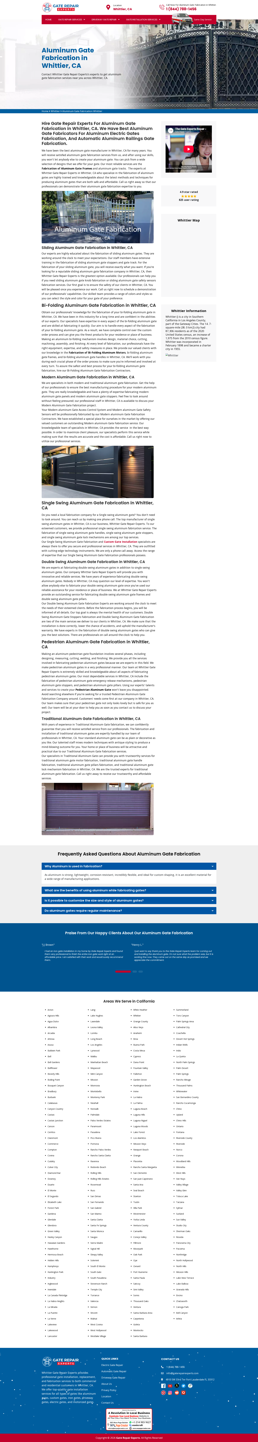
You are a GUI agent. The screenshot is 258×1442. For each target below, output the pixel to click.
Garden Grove (140, 1079)
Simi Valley (138, 1289)
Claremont (53, 1138)
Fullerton (137, 1073)
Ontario (179, 1126)
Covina (51, 1155)
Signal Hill (95, 1248)
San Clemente (140, 1173)
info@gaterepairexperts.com (182, 1373)
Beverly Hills (53, 1073)
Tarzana (180, 1202)
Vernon (93, 1307)
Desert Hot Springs (185, 1038)
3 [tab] (140, 972)
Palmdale (94, 1114)
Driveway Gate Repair (104, 19)
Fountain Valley (140, 1068)
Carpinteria (138, 1318)
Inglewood (53, 1283)
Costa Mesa (139, 1050)
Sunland (180, 1213)
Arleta (179, 1318)
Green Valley (54, 1231)
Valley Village (182, 1184)
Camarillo (137, 1231)
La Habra (137, 1097)
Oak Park (137, 1254)
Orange (136, 1155)
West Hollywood (98, 1330)
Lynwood (94, 1050)
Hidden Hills (53, 1260)
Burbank (52, 1097)
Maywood (95, 1068)
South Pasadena (98, 1277)
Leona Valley (96, 1027)
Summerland (182, 1009)
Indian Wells (182, 1044)
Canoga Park (182, 1307)
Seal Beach (138, 1190)
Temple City (96, 1289)
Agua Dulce (53, 1021)
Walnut (93, 1318)
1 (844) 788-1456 (181, 9)
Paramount (95, 1126)
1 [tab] (123, 972)
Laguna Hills (139, 1114)
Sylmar (179, 1207)
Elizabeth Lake (55, 1202)
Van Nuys (180, 1178)
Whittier (55, 111)
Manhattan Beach (99, 1062)
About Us (106, 1384)
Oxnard (136, 1266)
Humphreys (53, 1266)
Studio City (181, 1225)
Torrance (94, 1295)
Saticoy (136, 1283)
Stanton (137, 1196)
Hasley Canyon (55, 1237)
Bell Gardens (54, 1062)
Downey (52, 1178)
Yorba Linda (139, 1219)
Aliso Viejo (138, 1027)
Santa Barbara (140, 1336)
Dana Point (138, 1062)
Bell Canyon (182, 1312)
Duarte (51, 1184)
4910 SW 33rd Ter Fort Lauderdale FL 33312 (190, 1379)
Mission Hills (182, 1272)
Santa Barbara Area (142, 1312)
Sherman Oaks (183, 1231)
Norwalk (94, 1108)
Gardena (52, 1213)
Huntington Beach (142, 1085)
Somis (136, 1295)
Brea (135, 1038)
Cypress (137, 1056)
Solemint (94, 1260)
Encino (179, 1295)
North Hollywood (184, 1260)
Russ (92, 1190)
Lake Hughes (96, 1015)
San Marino (96, 1213)
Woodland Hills (183, 1161)
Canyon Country (55, 1108)
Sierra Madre (96, 1242)
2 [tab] (134, 972)
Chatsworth (181, 1301)
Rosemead (95, 1184)
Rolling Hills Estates (99, 1178)
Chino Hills (181, 1120)
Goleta (136, 1324)
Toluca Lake (182, 1196)
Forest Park (53, 1207)
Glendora (52, 1225)
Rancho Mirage (183, 1079)
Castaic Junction (55, 1120)
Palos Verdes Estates (100, 1120)
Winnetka (180, 1167)
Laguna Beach (140, 1108)
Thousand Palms (184, 1085)
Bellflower (52, 1068)
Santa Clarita (96, 1219)
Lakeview (52, 1324)
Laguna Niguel (140, 1120)
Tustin (136, 1202)
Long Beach (96, 1038)
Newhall (94, 1103)
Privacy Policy (108, 1390)
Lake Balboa (182, 1283)
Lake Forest (139, 1132)
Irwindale (52, 1289)
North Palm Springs (185, 1062)
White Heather (140, 1009)
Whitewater (181, 1091)
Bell (49, 1056)
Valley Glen (181, 1190)
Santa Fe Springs (98, 1225)
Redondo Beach (98, 1167)
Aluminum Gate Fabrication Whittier (82, 111)
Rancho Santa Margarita (145, 1167)
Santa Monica (97, 1231)
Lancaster (52, 1336)
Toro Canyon (182, 1015)
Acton (50, 1009)
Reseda (179, 1237)
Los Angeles (96, 1044)
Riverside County (184, 1138)
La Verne (52, 1318)
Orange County (140, 1021)
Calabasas (52, 1103)
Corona (179, 1155)
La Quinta (181, 1056)
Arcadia (51, 1033)
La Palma (137, 1103)
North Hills (181, 1266)
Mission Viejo (139, 1143)
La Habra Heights (56, 1301)
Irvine (136, 1091)
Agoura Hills (53, 1015)
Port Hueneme (140, 1272)
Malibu (93, 1056)
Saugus (93, 1237)
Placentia (137, 1161)
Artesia (51, 1038)
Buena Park (139, 1044)
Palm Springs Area (185, 1021)
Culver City (53, 1167)
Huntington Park (55, 1272)
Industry (51, 1277)
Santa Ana (138, 1184)
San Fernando (97, 1202)
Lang (92, 1009)
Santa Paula (139, 1277)
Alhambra (52, 1027)
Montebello (96, 1091)
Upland (179, 1114)
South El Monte (97, 1266)
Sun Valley (181, 1219)
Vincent (93, 1312)
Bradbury (52, 1091)
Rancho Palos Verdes (100, 1149)
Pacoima (180, 1248)
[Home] (60, 7)
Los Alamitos (139, 1138)
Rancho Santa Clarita (100, 1155)
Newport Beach (141, 1149)
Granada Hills (182, 1289)
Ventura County (140, 1225)
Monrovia (95, 1085)
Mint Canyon (96, 1073)
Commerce (53, 1143)
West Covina (96, 1324)
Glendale (52, 1219)
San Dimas (95, 1196)
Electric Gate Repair (112, 1365)
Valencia (94, 1301)
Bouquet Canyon (56, 1085)
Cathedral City (183, 1027)
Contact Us (107, 1402)
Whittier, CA (122, 9)
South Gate (95, 1272)
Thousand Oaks (141, 1301)
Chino (179, 1108)
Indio (178, 1050)
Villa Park (137, 1207)
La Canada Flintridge (57, 1295)
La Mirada (52, 1307)
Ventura (137, 1307)
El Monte (52, 1190)
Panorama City (183, 1242)
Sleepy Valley (96, 1254)
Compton (52, 1149)
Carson (51, 1126)
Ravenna (94, 1161)
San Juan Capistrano (143, 1178)
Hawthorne (53, 1248)
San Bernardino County (187, 1097)
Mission (94, 1079)
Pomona (94, 1143)
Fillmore (137, 1242)
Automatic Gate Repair (113, 1371)
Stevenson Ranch (98, 1283)
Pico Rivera (95, 1138)
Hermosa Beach (55, 1254)
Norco (179, 1149)
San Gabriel (95, 1207)
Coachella (181, 1033)
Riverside (180, 1143)
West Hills (181, 1173)
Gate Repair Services (70, 19)
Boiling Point (54, 1079)
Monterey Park (97, 1097)
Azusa (50, 1044)
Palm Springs (182, 1073)
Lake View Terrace (185, 1277)
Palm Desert (182, 1068)
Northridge (181, 1254)
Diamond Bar (54, 1173)
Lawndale (95, 1021)
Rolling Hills (95, 1173)
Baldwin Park (54, 1050)
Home (48, 19)
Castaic (51, 1114)
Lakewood (53, 1330)
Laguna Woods (140, 1126)
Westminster (139, 1213)
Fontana (180, 1132)
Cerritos (51, 1132)
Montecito (138, 1330)
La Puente (52, 1312)
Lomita (93, 1033)
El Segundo (53, 1196)
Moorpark (138, 1248)
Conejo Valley (139, 1237)
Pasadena (95, 1132)
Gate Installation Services (141, 19)
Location (106, 1396)
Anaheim (137, 1033)
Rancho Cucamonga (186, 1103)
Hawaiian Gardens (56, 1242)
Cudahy (51, 1161)
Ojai (135, 1260)
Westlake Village (98, 1336)
